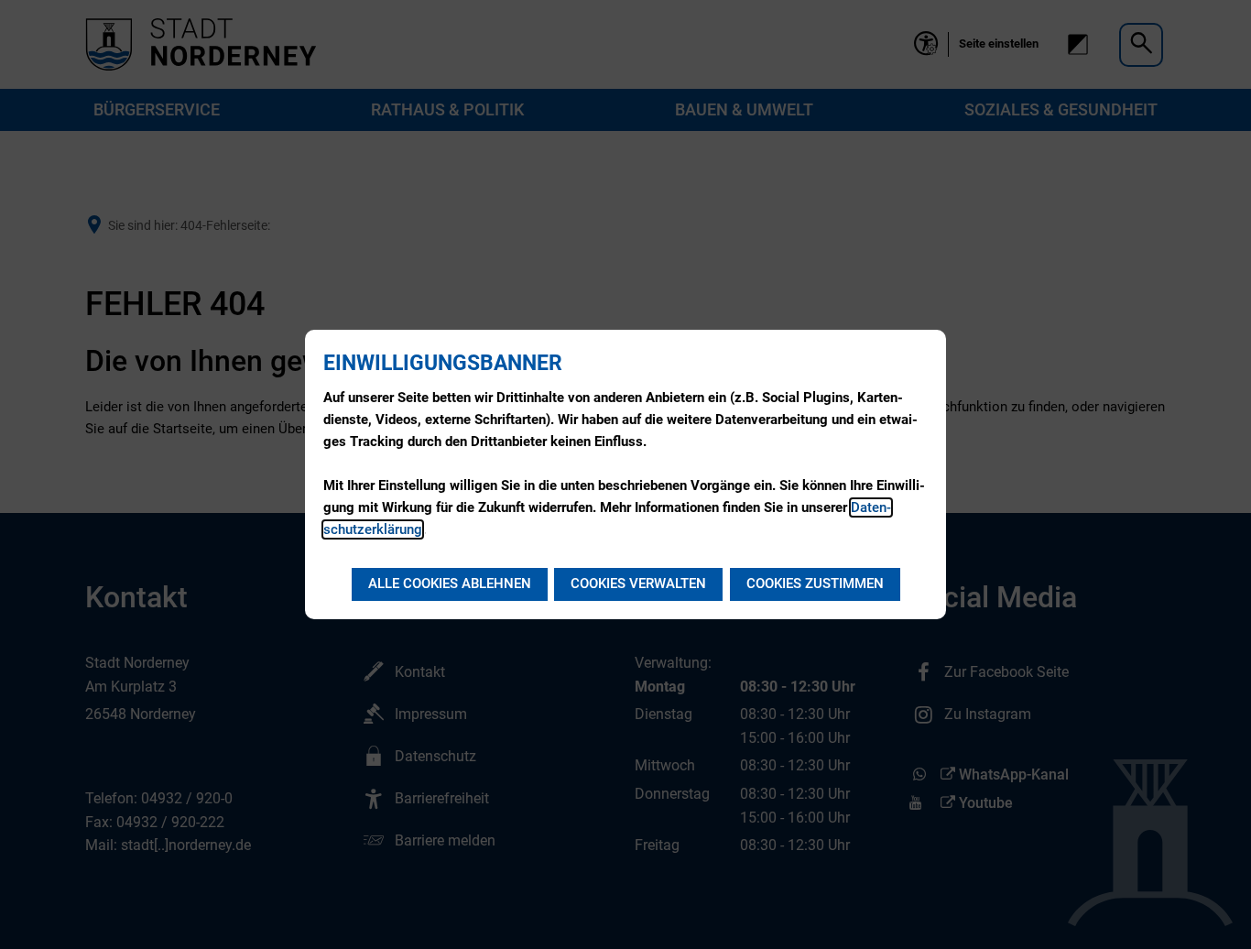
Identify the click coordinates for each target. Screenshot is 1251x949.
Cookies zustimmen (815, 583)
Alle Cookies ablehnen (449, 583)
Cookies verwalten (638, 583)
